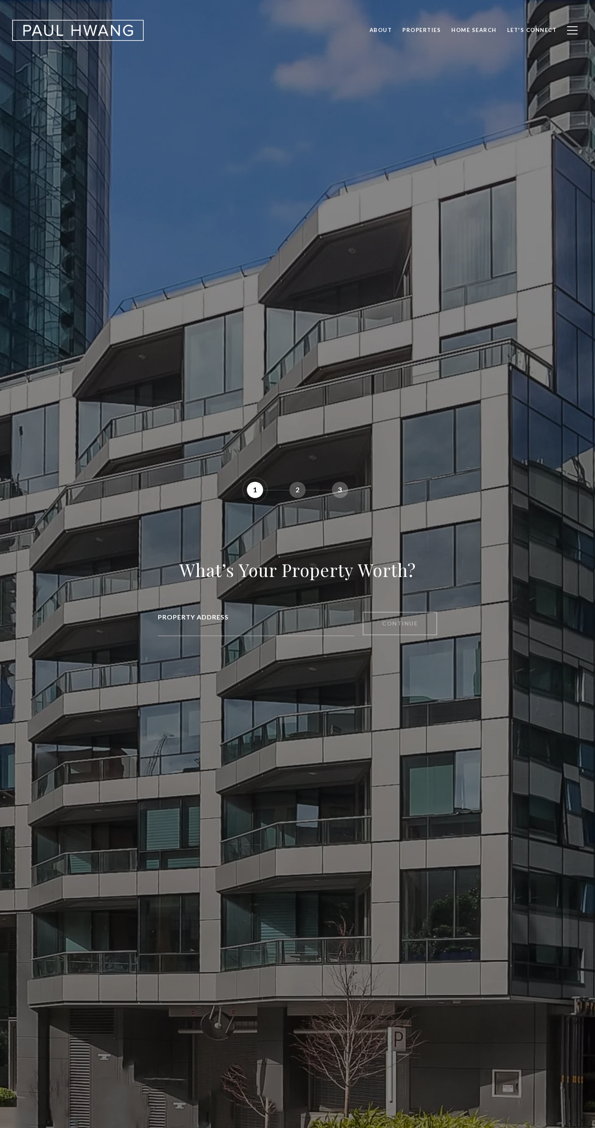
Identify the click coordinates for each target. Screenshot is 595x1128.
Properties (421, 30)
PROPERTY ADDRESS (193, 617)
